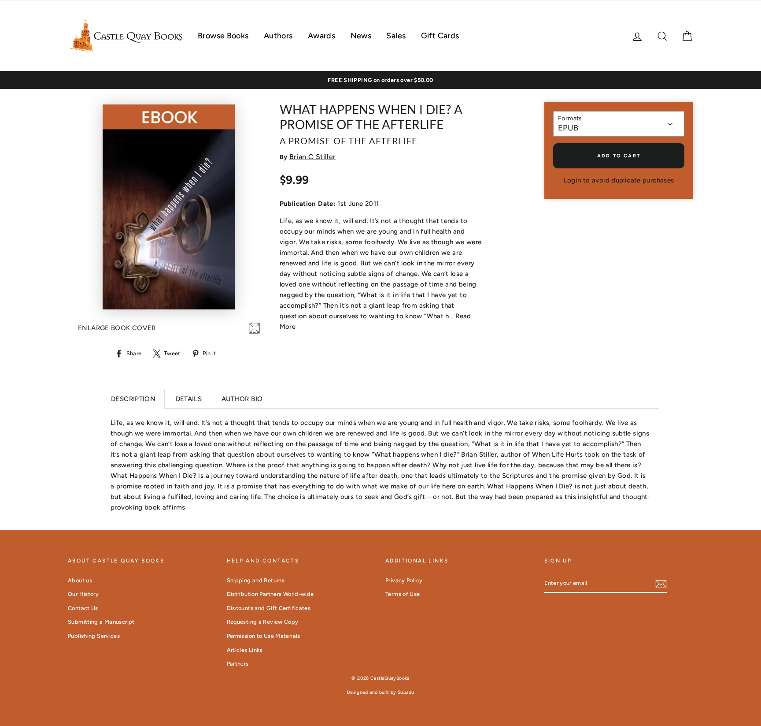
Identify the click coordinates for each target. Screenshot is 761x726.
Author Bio (242, 399)
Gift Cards (440, 36)
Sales (396, 36)
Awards (321, 36)
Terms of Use (402, 594)
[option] (380, 80)
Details (189, 399)
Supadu (406, 692)
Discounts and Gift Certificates (269, 608)
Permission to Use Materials (263, 636)
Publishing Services (94, 636)
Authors (278, 36)
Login (572, 180)
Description (133, 399)
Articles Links (244, 650)
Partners (238, 663)
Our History (83, 594)
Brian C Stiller (312, 157)
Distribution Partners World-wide (270, 594)
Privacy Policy (403, 580)
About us (80, 580)
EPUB (568, 128)
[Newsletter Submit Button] (661, 583)
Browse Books (223, 36)
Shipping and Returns (256, 580)
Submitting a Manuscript (101, 621)
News (361, 36)
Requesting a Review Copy (263, 621)
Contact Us (83, 608)
